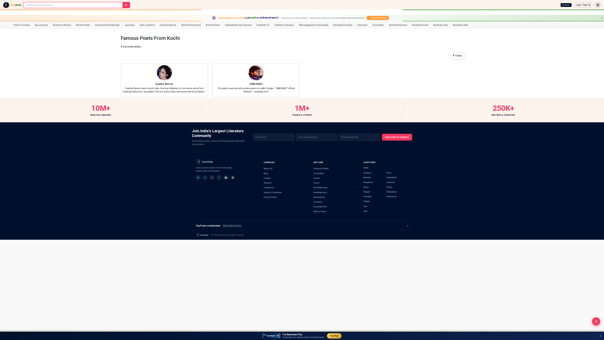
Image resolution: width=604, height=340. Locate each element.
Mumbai (367, 177)
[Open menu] (598, 5)
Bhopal (367, 191)
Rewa (366, 187)
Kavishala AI (319, 197)
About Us (268, 168)
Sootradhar (318, 173)
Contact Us (269, 187)
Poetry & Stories (321, 168)
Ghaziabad (391, 191)
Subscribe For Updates (397, 137)
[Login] (596, 321)
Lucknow (390, 182)
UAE (365, 211)
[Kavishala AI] (566, 5)
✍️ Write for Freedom (377, 18)
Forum (316, 182)
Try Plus (334, 336)
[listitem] (198, 177)
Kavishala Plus (320, 206)
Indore (389, 187)
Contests (317, 202)
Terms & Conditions (273, 192)
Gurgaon (367, 172)
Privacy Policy (270, 197)
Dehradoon (391, 196)
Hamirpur (368, 196)
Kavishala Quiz (320, 192)
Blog (266, 173)
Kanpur (367, 201)
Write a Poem (319, 211)
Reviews (267, 182)
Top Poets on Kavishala (302, 225)
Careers (267, 178)
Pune (388, 172)
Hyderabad (391, 177)
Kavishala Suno (320, 187)
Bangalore (368, 182)
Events (316, 178)
